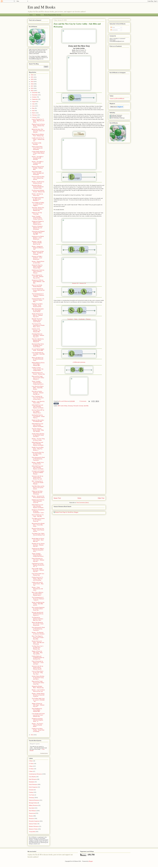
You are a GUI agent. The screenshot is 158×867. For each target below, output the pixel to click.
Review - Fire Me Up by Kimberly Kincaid (38, 182)
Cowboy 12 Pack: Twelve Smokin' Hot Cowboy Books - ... (37, 369)
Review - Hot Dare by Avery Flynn (37, 194)
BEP (59, 405)
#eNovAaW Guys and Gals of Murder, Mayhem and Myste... (38, 406)
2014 (32, 734)
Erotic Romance (33, 784)
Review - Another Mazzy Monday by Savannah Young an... (38, 695)
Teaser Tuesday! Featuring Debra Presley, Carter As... (37, 218)
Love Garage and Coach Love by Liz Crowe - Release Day (38, 715)
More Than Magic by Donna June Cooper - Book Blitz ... (38, 637)
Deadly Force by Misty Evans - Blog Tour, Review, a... (37, 449)
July (33, 103)
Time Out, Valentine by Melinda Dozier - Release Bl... (38, 340)
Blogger (91, 861)
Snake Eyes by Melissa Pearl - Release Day (38, 135)
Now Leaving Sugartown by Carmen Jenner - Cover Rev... (38, 609)
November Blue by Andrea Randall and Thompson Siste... (37, 187)
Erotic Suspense (33, 787)
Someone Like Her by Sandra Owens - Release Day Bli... (37, 667)
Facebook (70, 319)
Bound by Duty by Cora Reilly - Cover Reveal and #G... (38, 530)
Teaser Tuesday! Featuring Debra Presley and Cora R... (38, 383)
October (34, 97)
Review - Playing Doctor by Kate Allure (38, 262)
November (35, 94)
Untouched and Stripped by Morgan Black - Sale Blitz (38, 233)
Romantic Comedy (78, 405)
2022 (32, 74)
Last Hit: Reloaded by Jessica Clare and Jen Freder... (38, 290)
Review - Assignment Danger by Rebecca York (37, 248)
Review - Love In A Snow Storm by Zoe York (38, 690)
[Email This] (92, 401)
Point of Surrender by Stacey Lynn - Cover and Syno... (38, 663)
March (34, 112)
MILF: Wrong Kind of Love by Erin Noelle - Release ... (38, 482)
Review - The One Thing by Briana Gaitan (38, 439)
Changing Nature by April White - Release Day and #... (38, 335)
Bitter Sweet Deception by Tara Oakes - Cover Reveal (38, 310)
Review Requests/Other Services (52, 14)
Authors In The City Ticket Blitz (37, 213)
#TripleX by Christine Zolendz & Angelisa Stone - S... (37, 720)
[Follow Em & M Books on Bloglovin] (117, 107)
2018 (32, 84)
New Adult (31, 808)
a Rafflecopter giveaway (79, 362)
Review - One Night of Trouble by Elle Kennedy (37, 163)
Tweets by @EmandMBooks (117, 98)
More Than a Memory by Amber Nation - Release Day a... (37, 594)
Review (31, 816)
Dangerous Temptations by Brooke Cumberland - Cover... (38, 511)
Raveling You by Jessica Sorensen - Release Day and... (38, 545)
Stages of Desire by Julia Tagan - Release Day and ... (38, 705)
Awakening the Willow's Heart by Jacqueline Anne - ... (38, 550)
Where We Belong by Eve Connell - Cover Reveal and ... (38, 624)
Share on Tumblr (56, 403)
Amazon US (75, 283)
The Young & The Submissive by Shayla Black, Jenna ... (38, 325)
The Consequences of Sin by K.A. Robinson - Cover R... (38, 599)
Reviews (38, 14)
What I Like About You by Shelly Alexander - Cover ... (38, 359)
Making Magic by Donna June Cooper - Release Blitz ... (38, 364)
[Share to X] (95, 401)
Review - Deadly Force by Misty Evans (38, 463)
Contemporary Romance (35, 774)
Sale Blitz (86, 405)
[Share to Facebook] (97, 401)
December (35, 92)
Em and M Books (41, 7)
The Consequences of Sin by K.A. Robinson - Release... (38, 295)
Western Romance (34, 826)
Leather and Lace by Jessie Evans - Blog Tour (37, 584)
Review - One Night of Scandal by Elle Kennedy (37, 158)
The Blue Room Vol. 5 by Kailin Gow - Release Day (37, 647)
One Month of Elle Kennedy (36, 143)
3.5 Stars (31, 763)
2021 (32, 77)
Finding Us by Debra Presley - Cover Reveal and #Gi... (37, 305)
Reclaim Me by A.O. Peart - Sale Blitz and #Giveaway (38, 642)
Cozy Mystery (32, 776)
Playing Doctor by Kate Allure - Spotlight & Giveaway (38, 253)
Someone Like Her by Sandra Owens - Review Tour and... (37, 477)
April (33, 110)
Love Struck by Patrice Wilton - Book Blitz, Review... (38, 388)
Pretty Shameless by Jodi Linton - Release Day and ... (38, 560)
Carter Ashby (63, 405)
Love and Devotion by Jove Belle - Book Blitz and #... (38, 354)
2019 (32, 81)
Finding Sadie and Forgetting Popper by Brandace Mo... (38, 658)
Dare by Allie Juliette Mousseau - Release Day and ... (38, 570)
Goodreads (82, 319)
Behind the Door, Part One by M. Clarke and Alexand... (38, 131)
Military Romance (33, 805)
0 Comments (83, 401)
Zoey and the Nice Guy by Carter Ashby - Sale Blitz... (38, 454)
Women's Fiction (33, 829)
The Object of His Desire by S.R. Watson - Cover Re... (38, 520)
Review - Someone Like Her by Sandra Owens (38, 496)
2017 (32, 86)
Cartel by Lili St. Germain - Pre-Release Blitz (36, 330)
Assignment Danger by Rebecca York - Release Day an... (38, 223)
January (34, 117)
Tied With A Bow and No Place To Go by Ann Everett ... (38, 487)
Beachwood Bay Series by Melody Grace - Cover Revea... (38, 345)
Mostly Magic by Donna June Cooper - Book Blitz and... (38, 540)
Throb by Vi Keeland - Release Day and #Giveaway (37, 228)
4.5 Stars (31, 768)
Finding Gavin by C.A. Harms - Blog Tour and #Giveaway (37, 579)
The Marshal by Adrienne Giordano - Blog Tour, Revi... (38, 619)
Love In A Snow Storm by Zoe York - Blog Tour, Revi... (37, 673)
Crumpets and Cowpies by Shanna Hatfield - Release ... (38, 472)
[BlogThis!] (93, 401)
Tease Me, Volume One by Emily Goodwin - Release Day (38, 209)
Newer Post (57, 498)
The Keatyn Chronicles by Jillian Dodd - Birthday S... (38, 199)
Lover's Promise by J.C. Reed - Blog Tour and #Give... (38, 121)
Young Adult (32, 831)
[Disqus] (79, 429)
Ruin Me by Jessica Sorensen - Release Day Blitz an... (37, 393)
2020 (32, 79)
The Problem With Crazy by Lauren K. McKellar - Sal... (38, 700)
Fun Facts (31, 795)
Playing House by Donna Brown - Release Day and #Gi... (38, 126)
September (35, 99)
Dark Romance (33, 779)
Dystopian (31, 781)
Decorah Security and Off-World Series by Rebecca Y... (37, 614)
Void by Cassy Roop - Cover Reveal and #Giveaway (37, 148)
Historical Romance (34, 800)
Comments (115, 30)
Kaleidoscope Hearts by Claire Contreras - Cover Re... (38, 501)
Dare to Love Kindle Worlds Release (37, 285)
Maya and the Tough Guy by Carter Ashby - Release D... (38, 378)
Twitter (75, 319)
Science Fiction (33, 823)
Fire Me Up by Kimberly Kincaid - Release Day (38, 191)
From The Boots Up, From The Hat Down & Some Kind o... (38, 398)
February (34, 115)
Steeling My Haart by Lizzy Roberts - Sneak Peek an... (38, 416)
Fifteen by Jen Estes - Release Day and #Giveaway (37, 493)
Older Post (101, 498)
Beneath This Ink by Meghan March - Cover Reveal (37, 320)
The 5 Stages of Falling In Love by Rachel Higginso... (38, 204)
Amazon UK (83, 283)
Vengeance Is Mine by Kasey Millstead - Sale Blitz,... (38, 281)
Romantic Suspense (34, 821)
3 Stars (31, 761)
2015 (32, 90)
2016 (32, 88)
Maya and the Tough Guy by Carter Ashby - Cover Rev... (38, 683)
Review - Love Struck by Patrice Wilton (38, 402)
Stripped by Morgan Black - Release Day (38, 687)
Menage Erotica (33, 802)
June (33, 106)
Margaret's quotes (35, 744)
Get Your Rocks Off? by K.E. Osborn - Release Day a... (38, 411)
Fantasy (31, 792)
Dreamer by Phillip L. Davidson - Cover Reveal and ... (37, 258)
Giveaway (70, 405)
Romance (31, 818)
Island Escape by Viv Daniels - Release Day (38, 373)
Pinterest (88, 319)
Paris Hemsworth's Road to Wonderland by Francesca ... (38, 459)
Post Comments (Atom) (83, 502)
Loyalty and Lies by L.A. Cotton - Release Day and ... (38, 139)
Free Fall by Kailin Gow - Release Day (38, 574)
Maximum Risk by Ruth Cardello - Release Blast (38, 168)
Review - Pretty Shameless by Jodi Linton (37, 589)
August (34, 101)
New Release (32, 810)
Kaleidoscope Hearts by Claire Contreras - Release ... (38, 271)
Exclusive (31, 789)
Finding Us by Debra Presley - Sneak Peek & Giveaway (38, 730)
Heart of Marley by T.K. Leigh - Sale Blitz (38, 515)
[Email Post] (89, 401)
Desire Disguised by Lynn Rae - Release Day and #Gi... (37, 276)
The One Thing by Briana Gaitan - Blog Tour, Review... (38, 430)
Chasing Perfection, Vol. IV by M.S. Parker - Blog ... (38, 300)
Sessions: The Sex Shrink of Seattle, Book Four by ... (37, 243)
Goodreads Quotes (44, 753)
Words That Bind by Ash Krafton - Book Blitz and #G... (38, 604)
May (33, 108)
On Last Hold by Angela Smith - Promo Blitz (38, 349)
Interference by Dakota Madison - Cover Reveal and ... (38, 238)
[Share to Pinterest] (98, 401)
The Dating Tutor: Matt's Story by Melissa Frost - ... (38, 535)
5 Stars (31, 771)
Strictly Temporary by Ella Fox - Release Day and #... (37, 315)
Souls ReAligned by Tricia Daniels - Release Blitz (37, 710)
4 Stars (31, 766)
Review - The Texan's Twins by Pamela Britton (37, 725)
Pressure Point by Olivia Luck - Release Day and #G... (38, 178)
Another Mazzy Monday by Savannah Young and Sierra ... (38, 435)
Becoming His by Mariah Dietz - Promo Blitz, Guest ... (38, 525)
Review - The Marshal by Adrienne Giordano (38, 633)
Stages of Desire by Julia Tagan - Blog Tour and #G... (37, 652)
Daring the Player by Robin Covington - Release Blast (37, 266)
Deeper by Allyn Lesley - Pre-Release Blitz (38, 420)
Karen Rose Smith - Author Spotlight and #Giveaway (38, 173)
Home (31, 14)
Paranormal (32, 813)
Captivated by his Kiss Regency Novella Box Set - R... (38, 565)
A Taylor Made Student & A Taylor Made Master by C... (38, 153)
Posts (113, 27)
